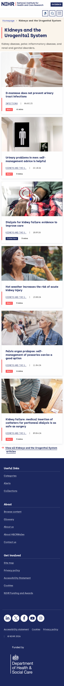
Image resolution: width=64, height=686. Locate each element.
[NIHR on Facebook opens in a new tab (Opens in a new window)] (24, 618)
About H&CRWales (14, 534)
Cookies (8, 585)
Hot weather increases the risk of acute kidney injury (32, 288)
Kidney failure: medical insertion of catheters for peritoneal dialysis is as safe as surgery (31, 423)
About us (9, 527)
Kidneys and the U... (16, 168)
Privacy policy (12, 570)
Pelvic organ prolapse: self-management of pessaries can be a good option (29, 355)
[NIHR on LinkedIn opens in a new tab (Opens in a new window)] (7, 618)
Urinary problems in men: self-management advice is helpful (26, 159)
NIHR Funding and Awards (18, 593)
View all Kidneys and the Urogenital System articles (31, 450)
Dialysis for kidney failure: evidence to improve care (31, 224)
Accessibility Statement (17, 578)
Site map (9, 563)
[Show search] (52, 13)
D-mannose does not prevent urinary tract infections (29, 94)
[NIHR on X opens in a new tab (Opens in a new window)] (15, 618)
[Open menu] (60, 13)
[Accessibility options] (45, 13)
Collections (10, 491)
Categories (10, 475)
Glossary (9, 519)
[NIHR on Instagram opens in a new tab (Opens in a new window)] (40, 618)
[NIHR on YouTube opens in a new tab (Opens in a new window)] (32, 618)
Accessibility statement (16, 629)
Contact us (10, 542)
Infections (12, 103)
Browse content (12, 511)
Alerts (7, 483)
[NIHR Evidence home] (22, 4)
